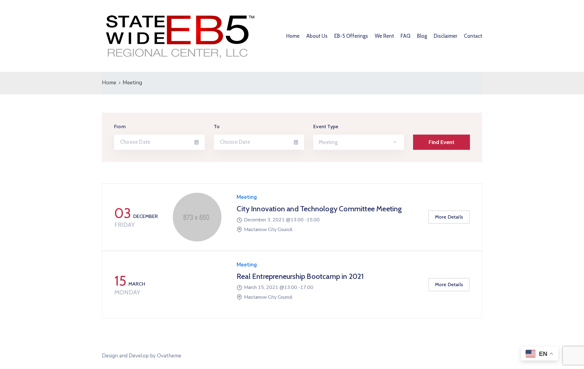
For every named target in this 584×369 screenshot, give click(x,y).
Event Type (325, 126)
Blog (422, 36)
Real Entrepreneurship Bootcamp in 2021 (300, 276)
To (217, 126)
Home (293, 36)
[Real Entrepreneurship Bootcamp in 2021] (197, 284)
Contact (473, 36)
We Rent (384, 36)
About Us (317, 36)
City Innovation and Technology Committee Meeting (319, 208)
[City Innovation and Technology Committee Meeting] (197, 217)
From (120, 126)
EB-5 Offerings (351, 36)
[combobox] (358, 142)
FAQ (405, 36)
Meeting (247, 197)
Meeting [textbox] (328, 142)
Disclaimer (445, 36)
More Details (449, 217)
